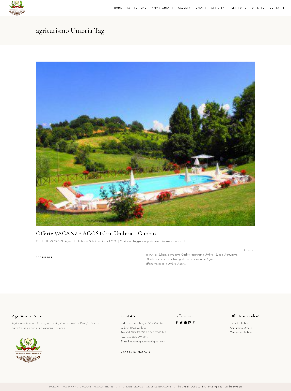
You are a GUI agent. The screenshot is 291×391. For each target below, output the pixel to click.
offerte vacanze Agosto (201, 259)
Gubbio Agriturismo (226, 254)
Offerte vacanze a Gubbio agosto (166, 259)
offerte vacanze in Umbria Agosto (166, 263)
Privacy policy (215, 387)
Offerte (248, 250)
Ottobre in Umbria (241, 332)
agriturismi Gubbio (156, 254)
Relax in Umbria (239, 323)
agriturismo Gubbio (179, 254)
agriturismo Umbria (202, 254)
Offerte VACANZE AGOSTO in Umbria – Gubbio (96, 233)
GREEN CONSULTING (194, 387)
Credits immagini (233, 387)
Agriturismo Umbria (241, 328)
